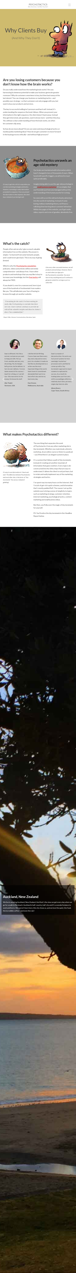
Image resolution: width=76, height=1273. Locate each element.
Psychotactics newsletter (26, 266)
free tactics (33, 277)
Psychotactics (38, 4)
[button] (3, 379)
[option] (14, 363)
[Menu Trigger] (69, 4)
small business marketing (46, 187)
